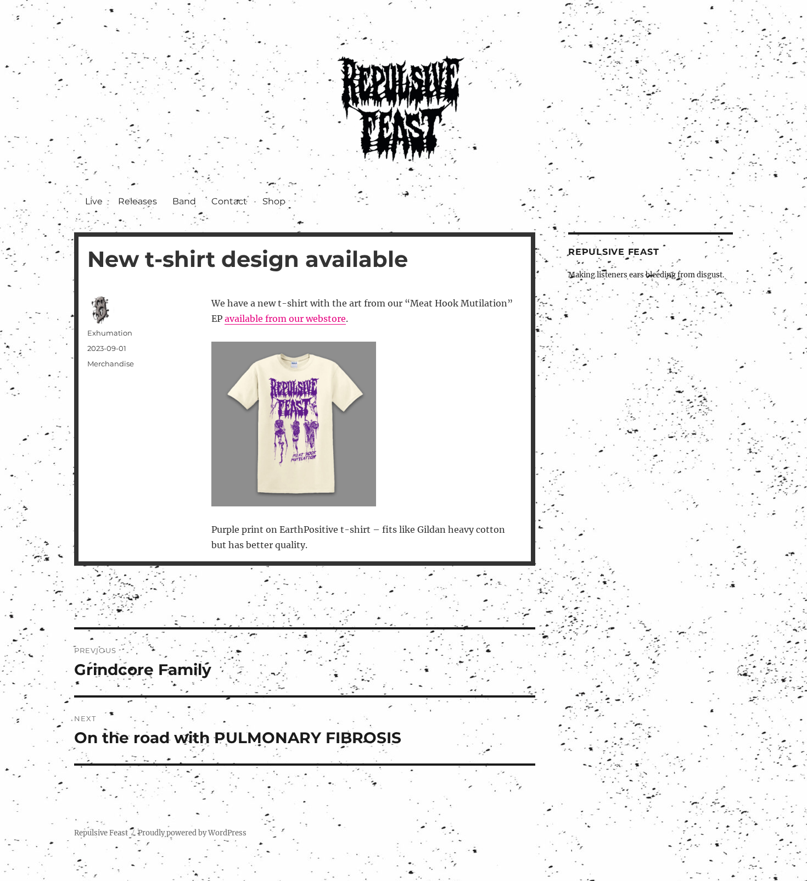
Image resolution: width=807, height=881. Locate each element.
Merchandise (110, 363)
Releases (137, 201)
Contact (229, 201)
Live (94, 201)
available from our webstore (285, 318)
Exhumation (109, 332)
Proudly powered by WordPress (192, 833)
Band (184, 201)
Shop (273, 201)
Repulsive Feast (101, 833)
